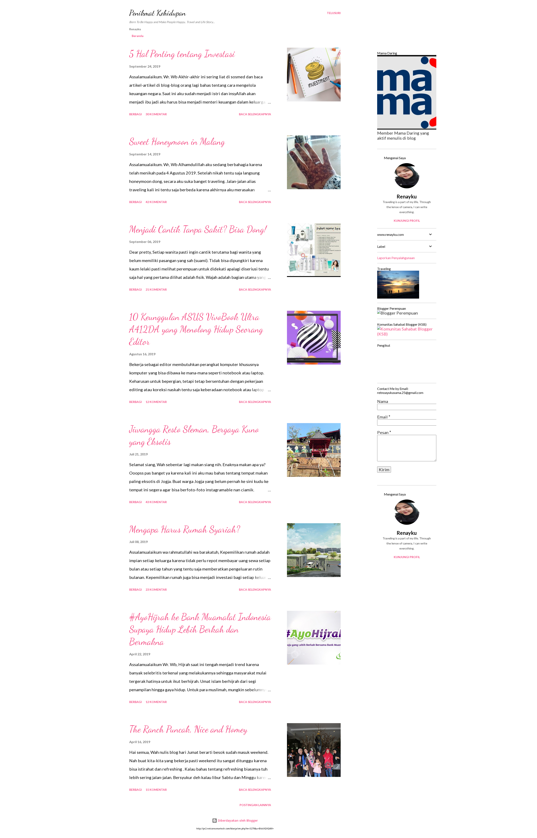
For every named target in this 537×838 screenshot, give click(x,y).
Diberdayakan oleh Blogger (237, 820)
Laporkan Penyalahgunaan (396, 258)
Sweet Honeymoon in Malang (177, 141)
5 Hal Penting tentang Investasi (182, 53)
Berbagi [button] (135, 114)
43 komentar (156, 502)
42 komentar (156, 202)
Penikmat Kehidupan (157, 12)
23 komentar (156, 589)
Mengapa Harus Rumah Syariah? (184, 529)
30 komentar (156, 114)
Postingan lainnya (255, 805)
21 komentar (156, 289)
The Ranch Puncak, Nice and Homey (188, 729)
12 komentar (156, 402)
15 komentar (156, 789)
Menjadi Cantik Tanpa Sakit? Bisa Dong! (197, 229)
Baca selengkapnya (255, 114)
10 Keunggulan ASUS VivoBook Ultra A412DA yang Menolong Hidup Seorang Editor (196, 329)
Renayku (407, 196)
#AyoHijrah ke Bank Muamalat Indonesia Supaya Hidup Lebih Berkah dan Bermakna (200, 629)
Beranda (137, 36)
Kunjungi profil (407, 220)
